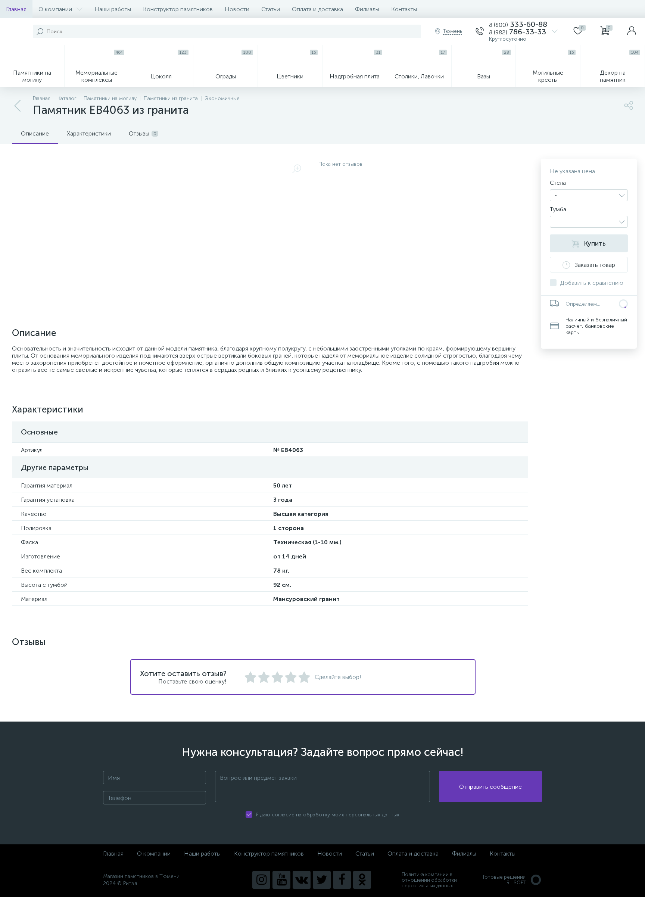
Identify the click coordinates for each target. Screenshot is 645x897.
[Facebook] (342, 880)
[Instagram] (261, 880)
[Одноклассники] (362, 880)
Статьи (270, 9)
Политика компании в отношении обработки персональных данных (429, 880)
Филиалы (367, 9)
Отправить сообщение (490, 786)
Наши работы (112, 9)
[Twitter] (322, 880)
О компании (55, 9)
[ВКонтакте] (302, 880)
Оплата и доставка (317, 9)
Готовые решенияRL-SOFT (504, 879)
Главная (16, 9)
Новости (237, 9)
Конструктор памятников (178, 9)
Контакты (404, 9)
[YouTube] (281, 880)
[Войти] (631, 31)
